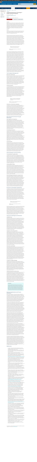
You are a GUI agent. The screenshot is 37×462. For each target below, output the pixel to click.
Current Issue (5, 8)
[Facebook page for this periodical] (35, 8)
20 (9, 166)
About (16, 8)
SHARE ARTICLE (15, 19)
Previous (2, 13)
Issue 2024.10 (13, 8)
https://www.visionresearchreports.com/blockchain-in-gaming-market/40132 (16, 356)
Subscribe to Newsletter (17, 0)
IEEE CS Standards (5, 0)
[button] (33, 0)
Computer (2, 8)
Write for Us (19, 8)
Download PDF (10, 19)
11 (21, 80)
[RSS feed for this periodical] (36, 8)
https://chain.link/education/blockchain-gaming (15, 381)
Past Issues (9, 8)
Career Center (9, 0)
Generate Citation (20, 19)
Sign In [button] (35, 0)
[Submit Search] (34, 4)
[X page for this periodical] (33, 8)
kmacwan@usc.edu (15, 426)
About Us (13, 0)
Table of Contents (2, 14)
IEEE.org (2, 0)
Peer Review (23, 8)
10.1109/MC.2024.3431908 (13, 15)
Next (4, 13)
